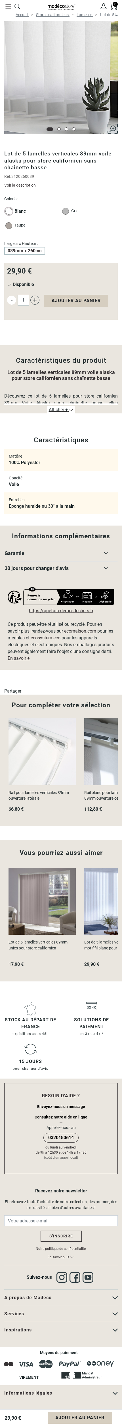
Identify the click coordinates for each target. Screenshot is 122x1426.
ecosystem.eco (45, 638)
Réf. (7, 176)
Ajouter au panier (76, 300)
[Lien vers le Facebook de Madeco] (76, 1277)
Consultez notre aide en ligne (61, 1117)
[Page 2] (59, 129)
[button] (61, 554)
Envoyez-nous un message (61, 1106)
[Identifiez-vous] (104, 6)
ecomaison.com (80, 631)
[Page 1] (50, 129)
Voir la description (20, 185)
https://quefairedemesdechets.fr (61, 610)
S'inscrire (61, 1236)
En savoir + (19, 658)
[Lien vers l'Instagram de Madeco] (63, 1277)
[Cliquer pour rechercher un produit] (17, 6)
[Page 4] (73, 129)
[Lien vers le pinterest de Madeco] (89, 1277)
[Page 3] (66, 129)
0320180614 (61, 1137)
